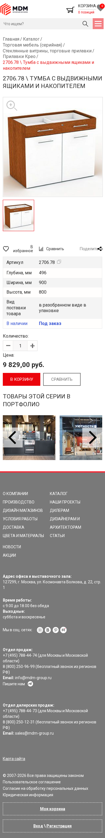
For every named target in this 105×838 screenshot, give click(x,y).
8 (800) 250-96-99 (19, 666)
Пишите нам (14, 684)
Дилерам (59, 510)
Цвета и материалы (23, 535)
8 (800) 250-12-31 (19, 722)
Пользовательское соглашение (32, 782)
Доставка (13, 527)
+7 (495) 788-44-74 (20, 655)
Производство (18, 502)
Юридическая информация (28, 795)
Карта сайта (14, 758)
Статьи (57, 535)
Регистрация (59, 826)
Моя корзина (52, 809)
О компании (15, 493)
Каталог (58, 493)
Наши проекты (65, 502)
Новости (12, 547)
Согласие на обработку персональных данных (45, 788)
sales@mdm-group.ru (34, 733)
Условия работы (20, 519)
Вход (38, 826)
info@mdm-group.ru (33, 677)
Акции (9, 555)
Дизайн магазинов (23, 510)
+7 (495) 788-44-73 (20, 711)
